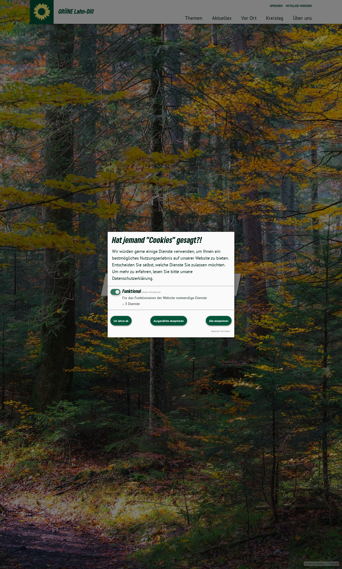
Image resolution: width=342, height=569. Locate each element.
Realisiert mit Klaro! (220, 331)
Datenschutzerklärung (132, 278)
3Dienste (131, 303)
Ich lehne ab (121, 321)
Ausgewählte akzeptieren (169, 321)
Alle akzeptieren (218, 321)
